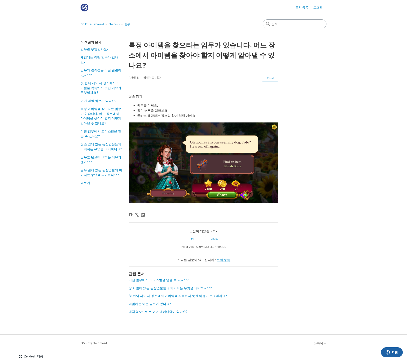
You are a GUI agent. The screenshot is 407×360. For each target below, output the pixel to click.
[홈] (84, 7)
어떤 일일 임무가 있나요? (99, 101)
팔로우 (270, 78)
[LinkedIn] (143, 215)
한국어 (319, 343)
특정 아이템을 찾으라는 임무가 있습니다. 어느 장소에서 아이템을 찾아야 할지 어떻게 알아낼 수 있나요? (101, 116)
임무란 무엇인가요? (95, 49)
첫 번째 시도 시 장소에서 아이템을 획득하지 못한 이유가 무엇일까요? (101, 88)
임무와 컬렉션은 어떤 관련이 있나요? (101, 72)
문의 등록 (301, 7)
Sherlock (114, 24)
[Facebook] (130, 215)
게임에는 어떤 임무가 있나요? (99, 59)
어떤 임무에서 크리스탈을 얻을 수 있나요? (101, 133)
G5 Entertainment (92, 24)
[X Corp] (137, 215)
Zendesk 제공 (33, 356)
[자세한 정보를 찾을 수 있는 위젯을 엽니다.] (392, 352)
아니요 (214, 238)
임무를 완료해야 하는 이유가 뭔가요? (101, 159)
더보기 (85, 183)
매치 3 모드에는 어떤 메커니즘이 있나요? (158, 312)
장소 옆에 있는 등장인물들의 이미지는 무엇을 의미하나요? (101, 146)
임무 (127, 24)
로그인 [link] (317, 7)
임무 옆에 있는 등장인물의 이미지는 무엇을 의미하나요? (101, 172)
